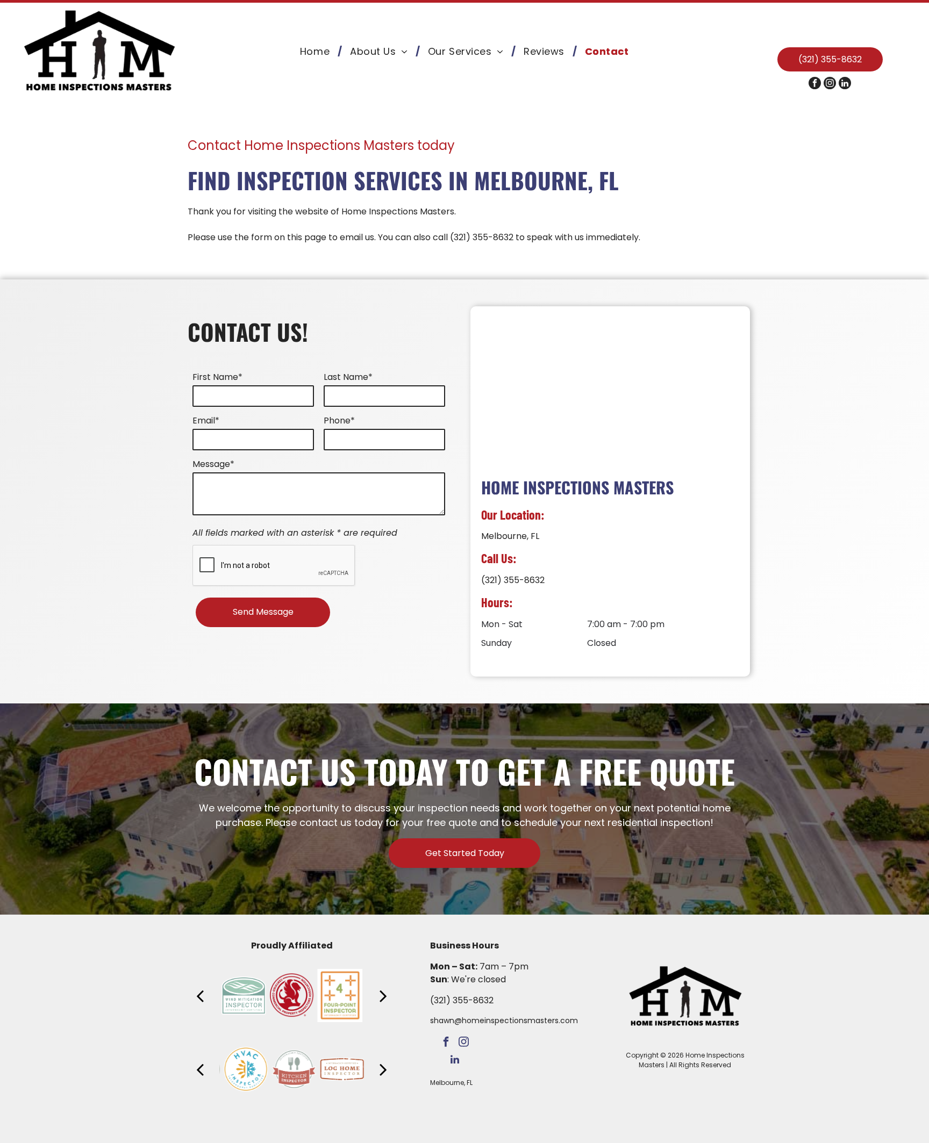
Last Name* (348, 377)
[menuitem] (317, 51)
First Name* (217, 377)
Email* (205, 420)
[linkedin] (845, 84)
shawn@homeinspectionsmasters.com (504, 1020)
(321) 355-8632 (481, 237)
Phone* (339, 420)
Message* (213, 464)
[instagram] (830, 84)
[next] (383, 995)
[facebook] (815, 84)
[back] (200, 995)
